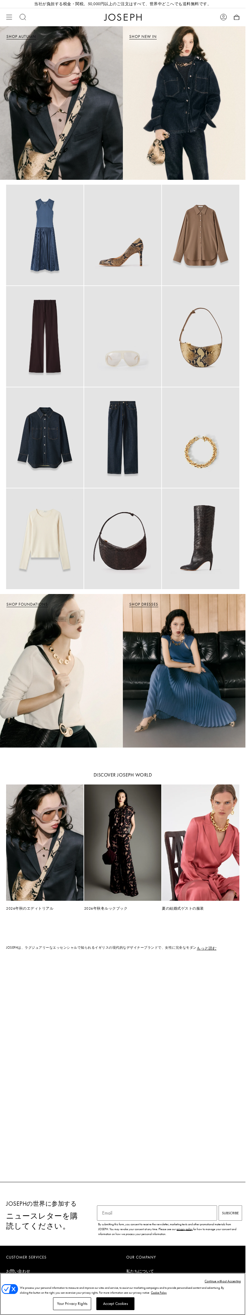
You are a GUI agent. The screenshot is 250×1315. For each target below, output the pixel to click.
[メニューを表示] (9, 17)
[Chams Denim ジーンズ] (123, 437)
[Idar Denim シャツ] (45, 437)
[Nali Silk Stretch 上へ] (45, 538)
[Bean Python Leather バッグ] (200, 336)
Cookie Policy (159, 1293)
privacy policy (185, 1229)
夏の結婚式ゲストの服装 (183, 908)
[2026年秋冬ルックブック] (123, 842)
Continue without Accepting (223, 1281)
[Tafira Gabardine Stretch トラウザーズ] (45, 336)
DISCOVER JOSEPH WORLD (123, 775)
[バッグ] (236, 17)
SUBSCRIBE (230, 1213)
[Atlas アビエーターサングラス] (123, 336)
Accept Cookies (115, 1303)
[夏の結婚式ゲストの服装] (200, 842)
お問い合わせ (18, 1271)
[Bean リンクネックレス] (200, 437)
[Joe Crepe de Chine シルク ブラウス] (200, 235)
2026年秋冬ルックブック (106, 908)
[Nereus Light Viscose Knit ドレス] (45, 235)
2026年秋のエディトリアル (29, 908)
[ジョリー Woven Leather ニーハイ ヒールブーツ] (200, 538)
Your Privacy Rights (72, 1303)
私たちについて (140, 1271)
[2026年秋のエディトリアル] (45, 842)
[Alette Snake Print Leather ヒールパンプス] (123, 235)
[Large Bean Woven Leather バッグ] (123, 538)
